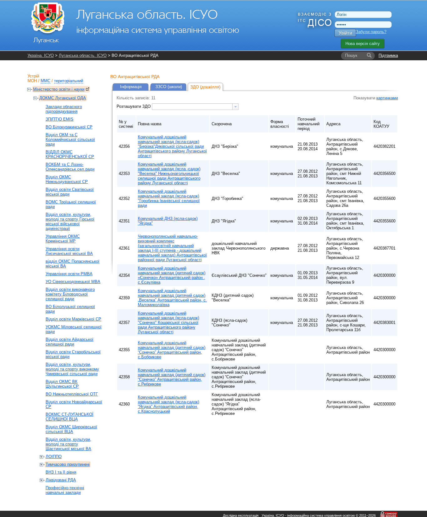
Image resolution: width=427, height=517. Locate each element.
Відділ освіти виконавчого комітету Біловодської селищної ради (70, 294)
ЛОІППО (54, 456)
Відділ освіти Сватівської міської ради (70, 191)
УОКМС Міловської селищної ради (74, 329)
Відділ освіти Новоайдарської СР (74, 404)
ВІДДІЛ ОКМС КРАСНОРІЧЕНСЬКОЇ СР (70, 154)
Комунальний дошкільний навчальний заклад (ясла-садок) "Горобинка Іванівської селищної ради (169, 198)
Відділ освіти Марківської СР (73, 319)
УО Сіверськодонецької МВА (73, 281)
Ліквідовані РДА (61, 480)
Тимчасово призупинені (68, 464)
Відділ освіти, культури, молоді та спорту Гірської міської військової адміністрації (70, 221)
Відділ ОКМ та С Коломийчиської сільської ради (70, 139)
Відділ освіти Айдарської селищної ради (69, 341)
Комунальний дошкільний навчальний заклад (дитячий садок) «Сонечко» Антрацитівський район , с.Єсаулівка (171, 275)
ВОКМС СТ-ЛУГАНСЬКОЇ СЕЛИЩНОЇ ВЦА (69, 416)
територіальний (68, 80)
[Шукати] (369, 55)
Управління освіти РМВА (69, 273)
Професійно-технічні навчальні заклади (65, 490)
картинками (387, 98)
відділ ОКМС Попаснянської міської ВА (72, 263)
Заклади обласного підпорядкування (64, 109)
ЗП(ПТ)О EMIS (59, 119)
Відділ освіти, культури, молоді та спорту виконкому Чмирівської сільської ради (72, 369)
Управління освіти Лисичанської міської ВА (69, 251)
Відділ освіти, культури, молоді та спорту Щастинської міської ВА (68, 444)
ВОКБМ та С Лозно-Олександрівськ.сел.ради (70, 167)
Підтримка (388, 55)
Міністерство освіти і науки (58, 89)
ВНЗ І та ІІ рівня (61, 472)
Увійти (345, 33)
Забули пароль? (371, 31)
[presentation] (235, 107)
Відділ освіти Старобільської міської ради (73, 354)
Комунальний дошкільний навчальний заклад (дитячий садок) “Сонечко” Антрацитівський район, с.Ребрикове (171, 377)
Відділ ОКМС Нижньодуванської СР (67, 179)
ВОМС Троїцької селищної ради (71, 204)
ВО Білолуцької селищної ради (70, 309)
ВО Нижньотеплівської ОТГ (72, 394)
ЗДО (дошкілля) (205, 87)
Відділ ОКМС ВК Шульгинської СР (62, 384)
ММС (45, 80)
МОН (32, 80)
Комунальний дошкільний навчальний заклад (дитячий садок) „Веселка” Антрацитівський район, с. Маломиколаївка (172, 297)
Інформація (131, 86)
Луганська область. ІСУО (83, 55)
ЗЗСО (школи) (168, 86)
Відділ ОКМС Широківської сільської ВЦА (71, 429)
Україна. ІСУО (41, 55)
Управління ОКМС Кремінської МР (63, 238)
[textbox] (192, 106)
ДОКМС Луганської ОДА (62, 98)
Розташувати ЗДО (134, 106)
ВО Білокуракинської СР (69, 127)
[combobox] (195, 106)
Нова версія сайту (362, 43)
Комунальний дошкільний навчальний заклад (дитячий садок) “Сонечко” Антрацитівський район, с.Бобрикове (171, 350)
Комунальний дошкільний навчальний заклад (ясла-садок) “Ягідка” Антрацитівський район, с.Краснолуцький (168, 404)
